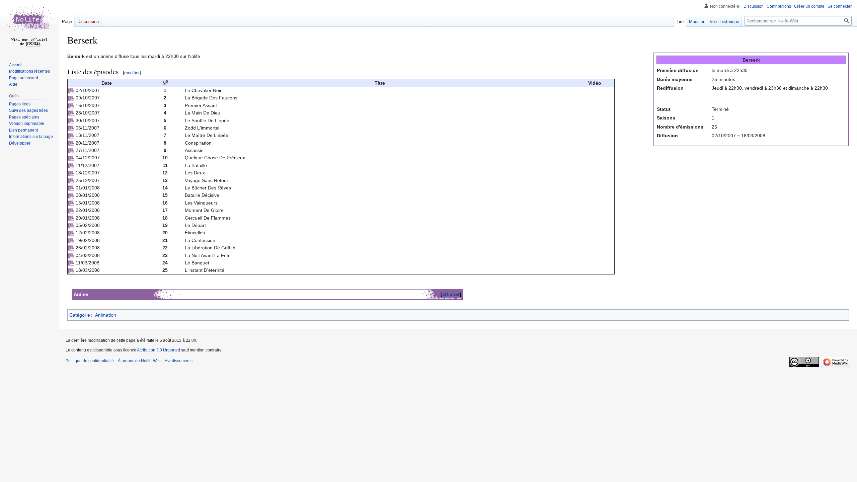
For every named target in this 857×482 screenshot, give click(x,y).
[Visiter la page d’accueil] (29, 27)
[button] (19, 143)
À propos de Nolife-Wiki (139, 360)
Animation (105, 315)
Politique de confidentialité (90, 360)
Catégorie (79, 315)
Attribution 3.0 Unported (158, 350)
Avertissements (178, 360)
